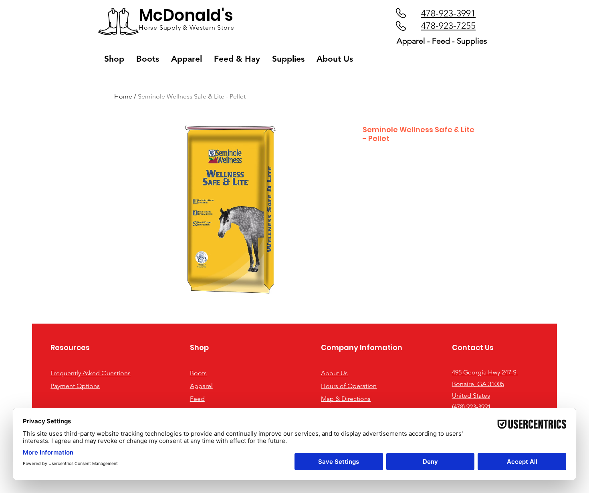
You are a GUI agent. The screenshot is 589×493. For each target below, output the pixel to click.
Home (123, 96)
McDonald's (186, 15)
